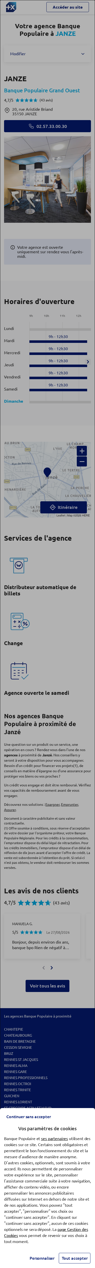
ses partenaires (54, 1138)
